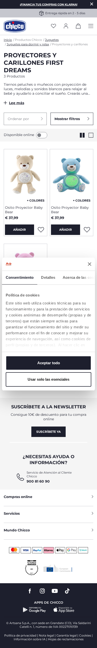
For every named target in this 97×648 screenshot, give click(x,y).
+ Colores (36, 200)
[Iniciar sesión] (65, 26)
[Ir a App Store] (63, 610)
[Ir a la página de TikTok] (67, 591)
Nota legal (46, 635)
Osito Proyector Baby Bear (24, 209)
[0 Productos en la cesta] (78, 27)
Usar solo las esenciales (48, 379)
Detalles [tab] (48, 277)
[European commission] (58, 568)
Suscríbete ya (48, 431)
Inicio (8, 40)
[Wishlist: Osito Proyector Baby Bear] (41, 229)
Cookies (85, 635)
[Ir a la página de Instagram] (42, 591)
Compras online (18, 497)
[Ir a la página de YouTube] (55, 591)
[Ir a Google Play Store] (34, 610)
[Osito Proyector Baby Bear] (25, 175)
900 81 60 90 (38, 481)
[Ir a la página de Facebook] (30, 591)
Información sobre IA (30, 639)
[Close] (92, 4)
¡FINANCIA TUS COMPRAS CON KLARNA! (48, 4)
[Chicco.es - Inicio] (15, 26)
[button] (25, 119)
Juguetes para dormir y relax (28, 44)
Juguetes (52, 40)
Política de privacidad (20, 635)
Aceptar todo (48, 363)
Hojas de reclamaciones (66, 639)
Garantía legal (66, 635)
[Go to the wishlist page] (53, 26)
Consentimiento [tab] (20, 277)
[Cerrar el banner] (89, 264)
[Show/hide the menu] (90, 26)
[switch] (41, 135)
